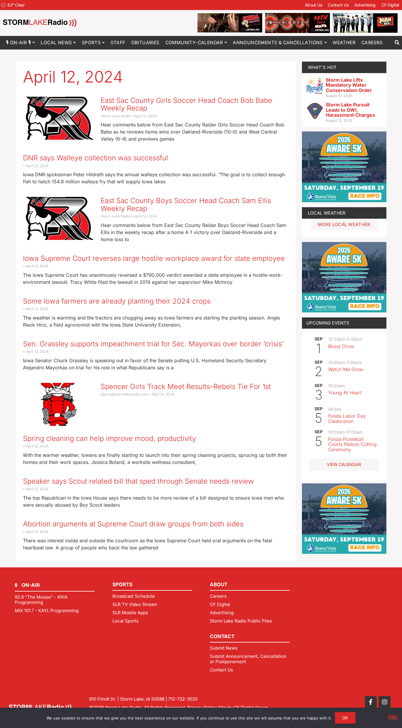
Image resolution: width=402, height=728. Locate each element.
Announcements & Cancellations (278, 42)
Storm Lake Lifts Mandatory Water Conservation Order (349, 85)
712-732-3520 (182, 699)
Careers (372, 42)
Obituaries (145, 42)
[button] (397, 42)
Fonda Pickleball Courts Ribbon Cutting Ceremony (352, 444)
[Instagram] (385, 702)
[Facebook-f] (371, 702)
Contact (222, 636)
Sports (91, 42)
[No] (393, 717)
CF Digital (390, 4)
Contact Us (338, 4)
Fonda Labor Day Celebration (347, 418)
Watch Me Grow (345, 369)
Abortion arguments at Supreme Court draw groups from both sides (133, 524)
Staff (118, 42)
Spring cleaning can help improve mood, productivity (109, 438)
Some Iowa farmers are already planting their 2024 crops (116, 301)
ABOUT (218, 584)
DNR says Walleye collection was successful (95, 158)
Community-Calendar (194, 42)
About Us (313, 4)
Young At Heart (345, 393)
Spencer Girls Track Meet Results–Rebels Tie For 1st (186, 386)
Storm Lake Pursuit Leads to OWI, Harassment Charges (350, 110)
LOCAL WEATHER (327, 213)
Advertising (365, 4)
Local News (56, 42)
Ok (345, 718)
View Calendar (344, 464)
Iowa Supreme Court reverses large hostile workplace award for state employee (154, 258)
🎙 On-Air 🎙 (18, 42)
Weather (344, 42)
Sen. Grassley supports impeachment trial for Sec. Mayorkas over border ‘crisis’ (153, 344)
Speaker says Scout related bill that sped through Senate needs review (138, 481)
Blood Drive (341, 346)
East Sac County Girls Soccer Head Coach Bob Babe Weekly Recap (186, 104)
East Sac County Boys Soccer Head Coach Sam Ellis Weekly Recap (186, 204)
